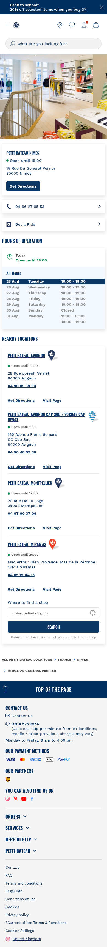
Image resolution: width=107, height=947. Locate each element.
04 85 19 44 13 (21, 574)
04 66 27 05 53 (29, 206)
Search (53, 627)
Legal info (13, 891)
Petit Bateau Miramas (27, 544)
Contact (12, 867)
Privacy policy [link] (17, 915)
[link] (60, 25)
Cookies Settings (19, 931)
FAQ (9, 875)
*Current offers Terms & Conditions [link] (36, 923)
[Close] (102, 7)
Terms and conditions (24, 883)
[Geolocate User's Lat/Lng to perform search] (92, 613)
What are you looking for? (42, 44)
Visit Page (52, 400)
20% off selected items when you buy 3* (48, 5)
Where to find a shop (28, 602)
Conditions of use (20, 899)
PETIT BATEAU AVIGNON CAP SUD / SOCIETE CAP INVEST (46, 417)
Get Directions (25, 186)
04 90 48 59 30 (22, 452)
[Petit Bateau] (16, 25)
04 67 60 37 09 (22, 513)
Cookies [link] (12, 907)
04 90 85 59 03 (22, 386)
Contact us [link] (22, 716)
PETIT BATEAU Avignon (26, 355)
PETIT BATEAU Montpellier (30, 483)
